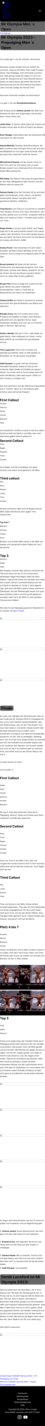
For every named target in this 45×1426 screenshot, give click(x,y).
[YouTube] (25, 1417)
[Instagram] (19, 1417)
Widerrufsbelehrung (22, 1402)
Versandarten (22, 1399)
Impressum (22, 1393)
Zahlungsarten (22, 1396)
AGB (22, 1405)
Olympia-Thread (17, 611)
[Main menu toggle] (39, 10)
